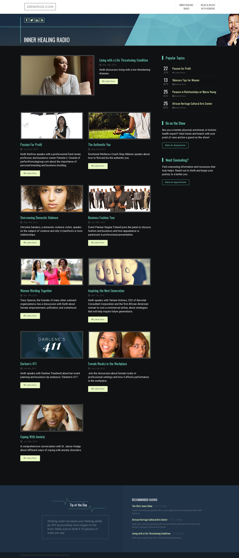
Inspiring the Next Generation (106, 290)
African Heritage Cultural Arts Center (192, 103)
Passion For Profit (31, 144)
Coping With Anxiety (32, 436)
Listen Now (109, 81)
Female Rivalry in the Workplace (107, 363)
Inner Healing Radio (186, 6)
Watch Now (180, 84)
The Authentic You (99, 144)
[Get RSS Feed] (42, 20)
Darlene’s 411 (28, 363)
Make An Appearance (175, 145)
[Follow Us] (31, 20)
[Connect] (37, 20)
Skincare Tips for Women (185, 80)
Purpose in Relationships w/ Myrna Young (194, 92)
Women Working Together (36, 290)
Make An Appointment (175, 182)
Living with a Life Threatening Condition (123, 60)
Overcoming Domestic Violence (39, 217)
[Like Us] (26, 20)
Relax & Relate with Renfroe (208, 6)
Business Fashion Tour (101, 217)
